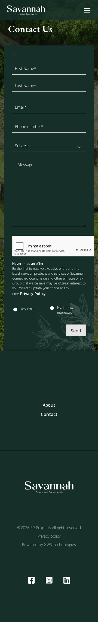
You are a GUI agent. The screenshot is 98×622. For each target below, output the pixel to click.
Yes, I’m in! (28, 309)
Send (76, 331)
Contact (49, 414)
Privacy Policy (33, 293)
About (49, 405)
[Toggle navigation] (87, 10)
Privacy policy (49, 536)
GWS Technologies (60, 544)
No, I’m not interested (65, 310)
